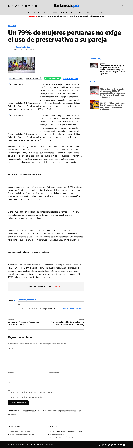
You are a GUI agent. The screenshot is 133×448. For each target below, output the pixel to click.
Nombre (11, 372)
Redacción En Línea (23, 47)
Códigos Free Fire (63, 16)
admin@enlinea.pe (57, 434)
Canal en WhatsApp (53, 78)
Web (9, 382)
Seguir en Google (17, 78)
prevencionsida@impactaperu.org (37, 277)
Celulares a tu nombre (97, 16)
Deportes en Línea (77, 13)
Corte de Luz (52, 16)
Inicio (30, 13)
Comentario (12, 348)
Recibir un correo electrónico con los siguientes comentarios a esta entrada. (32, 392)
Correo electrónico (53, 372)
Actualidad (63, 13)
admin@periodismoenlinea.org (61, 437)
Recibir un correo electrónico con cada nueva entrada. (26, 397)
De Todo (101, 13)
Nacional (102, 63)
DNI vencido (84, 16)
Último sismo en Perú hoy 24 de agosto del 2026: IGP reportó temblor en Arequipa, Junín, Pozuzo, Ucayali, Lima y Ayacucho (112, 69)
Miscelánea (90, 13)
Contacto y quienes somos (20, 432)
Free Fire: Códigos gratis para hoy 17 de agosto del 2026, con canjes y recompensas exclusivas (112, 106)
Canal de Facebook (71, 78)
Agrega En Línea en (32, 78)
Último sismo (42, 16)
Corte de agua (74, 16)
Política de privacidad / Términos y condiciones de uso (42, 444)
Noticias (12, 26)
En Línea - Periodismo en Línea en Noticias (46, 286)
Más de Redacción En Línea (72, 308)
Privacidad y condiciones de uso (22, 434)
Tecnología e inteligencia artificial (45, 13)
